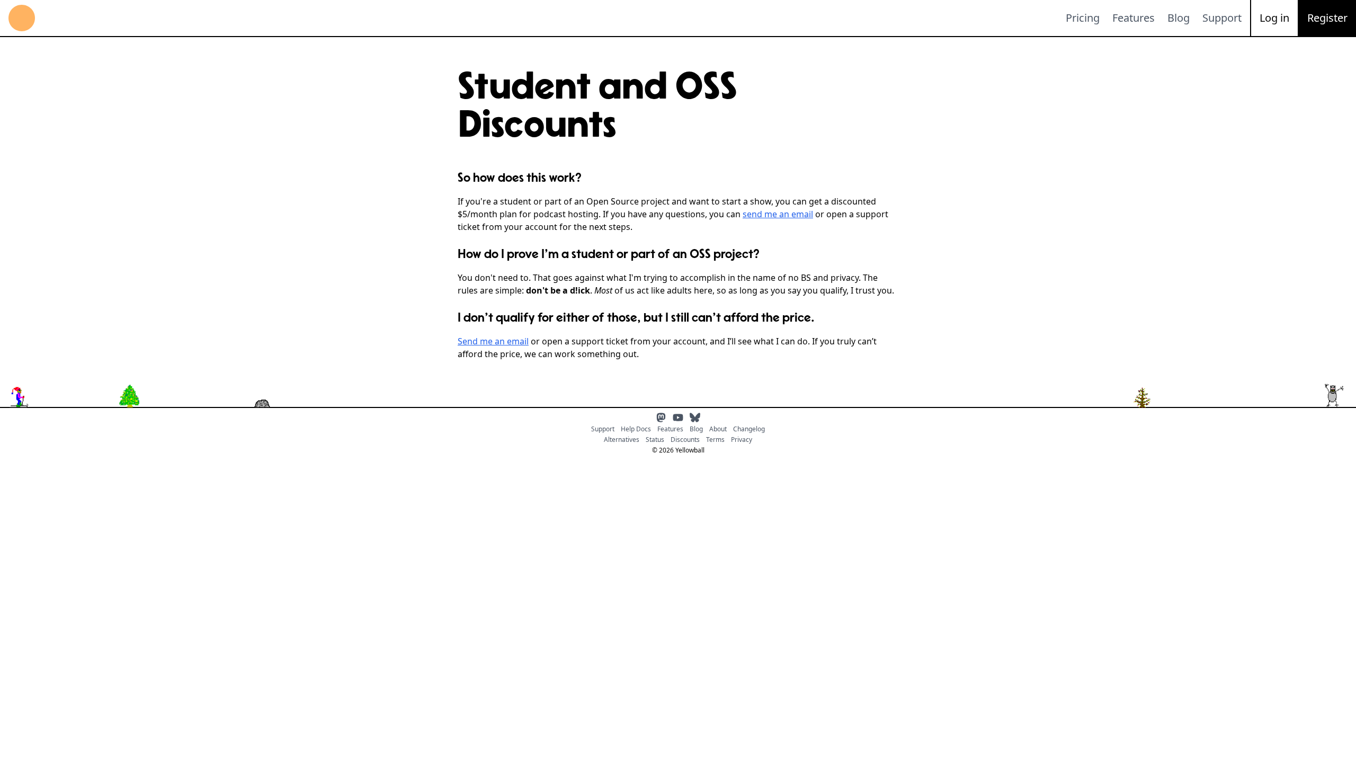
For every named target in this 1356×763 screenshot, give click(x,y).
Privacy (741, 440)
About (718, 429)
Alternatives (621, 440)
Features (1133, 18)
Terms (715, 440)
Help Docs (636, 429)
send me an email (778, 214)
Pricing (1083, 18)
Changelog (749, 429)
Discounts (685, 440)
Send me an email (493, 341)
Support (1222, 18)
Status (655, 440)
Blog (1178, 18)
